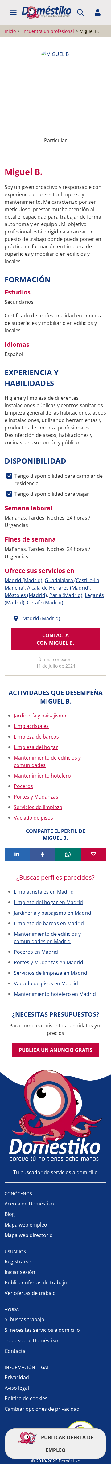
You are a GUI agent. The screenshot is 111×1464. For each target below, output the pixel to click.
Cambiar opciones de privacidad (42, 1408)
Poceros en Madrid (36, 951)
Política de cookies (26, 1398)
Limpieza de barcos (36, 736)
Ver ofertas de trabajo (30, 1293)
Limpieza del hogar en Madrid (48, 902)
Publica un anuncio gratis (55, 1050)
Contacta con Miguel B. (55, 639)
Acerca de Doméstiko (29, 1203)
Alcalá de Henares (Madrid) (58, 587)
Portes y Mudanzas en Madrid (48, 962)
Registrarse (18, 1261)
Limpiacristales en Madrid (44, 891)
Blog (10, 1214)
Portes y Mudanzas (36, 796)
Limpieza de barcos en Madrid (49, 923)
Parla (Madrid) (65, 595)
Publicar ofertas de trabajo (36, 1282)
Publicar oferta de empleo (66, 1443)
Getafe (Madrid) (45, 602)
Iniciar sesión (20, 1272)
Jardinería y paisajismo (40, 715)
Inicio (10, 31)
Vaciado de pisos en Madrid (46, 983)
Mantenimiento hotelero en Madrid (55, 994)
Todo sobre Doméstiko (31, 1340)
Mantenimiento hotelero (42, 775)
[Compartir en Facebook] (43, 854)
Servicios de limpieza (38, 807)
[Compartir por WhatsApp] (68, 854)
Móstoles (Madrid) (26, 595)
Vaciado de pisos (33, 817)
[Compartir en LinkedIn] (17, 854)
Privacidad (17, 1377)
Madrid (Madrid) (23, 580)
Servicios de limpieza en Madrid (50, 972)
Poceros (23, 786)
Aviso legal (17, 1387)
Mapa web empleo (26, 1224)
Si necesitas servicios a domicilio (42, 1330)
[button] (13, 12)
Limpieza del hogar (36, 747)
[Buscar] (80, 12)
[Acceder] (97, 12)
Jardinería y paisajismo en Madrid (52, 912)
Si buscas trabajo (24, 1319)
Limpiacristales (31, 726)
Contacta (15, 1351)
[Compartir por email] (94, 854)
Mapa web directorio (29, 1235)
